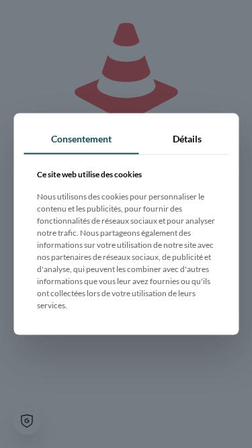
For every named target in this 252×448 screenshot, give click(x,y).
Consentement (81, 138)
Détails (187, 138)
